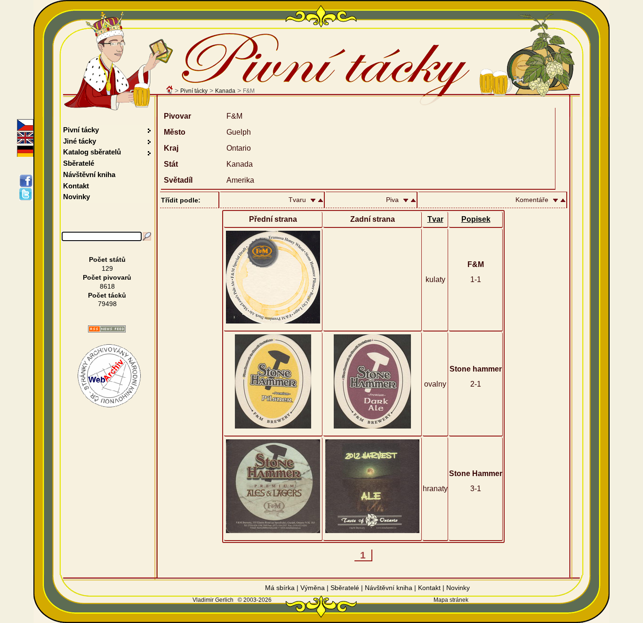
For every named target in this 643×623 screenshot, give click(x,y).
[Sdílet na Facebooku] (27, 180)
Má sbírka (280, 587)
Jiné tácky (79, 141)
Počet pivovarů (107, 277)
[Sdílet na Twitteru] (27, 194)
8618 (107, 286)
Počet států (107, 259)
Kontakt (76, 186)
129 (107, 268)
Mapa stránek (451, 600)
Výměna (312, 587)
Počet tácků (107, 295)
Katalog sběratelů (92, 152)
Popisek (475, 219)
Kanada (225, 91)
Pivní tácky (194, 91)
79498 (107, 303)
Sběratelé (78, 163)
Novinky (76, 197)
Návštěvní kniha (89, 174)
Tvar (435, 219)
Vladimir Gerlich (213, 600)
